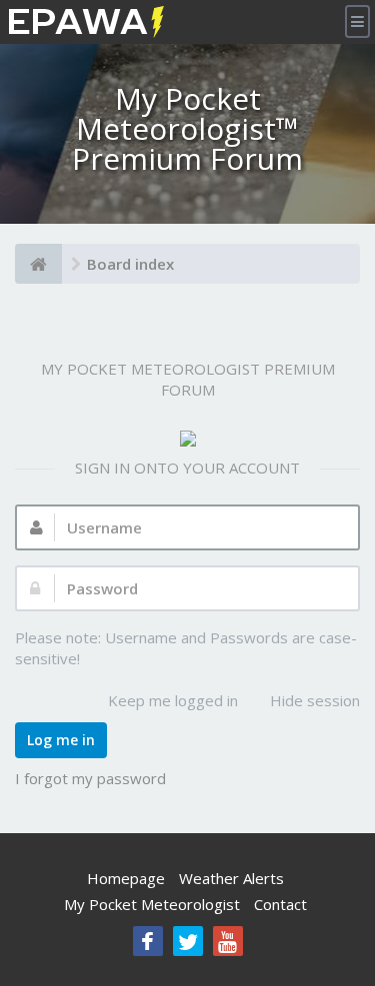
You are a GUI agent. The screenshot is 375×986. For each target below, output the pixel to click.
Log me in (61, 739)
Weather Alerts (231, 878)
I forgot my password (90, 778)
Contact (280, 904)
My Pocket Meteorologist (152, 904)
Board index (130, 264)
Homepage (126, 878)
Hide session (315, 700)
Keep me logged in (173, 700)
